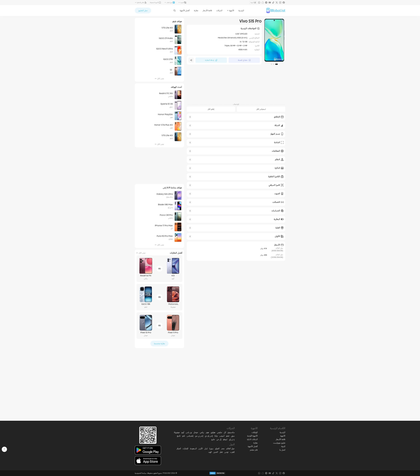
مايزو (213, 439)
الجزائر (179, 448)
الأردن (200, 448)
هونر (207, 432)
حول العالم (230, 448)
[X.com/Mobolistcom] (276, 2)
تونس (226, 452)
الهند (210, 452)
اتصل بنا (282, 450)
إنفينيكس (190, 436)
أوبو (182, 432)
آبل (225, 432)
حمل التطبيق (143, 10)
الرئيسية (241, 10)
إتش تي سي (199, 436)
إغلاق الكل (211, 109)
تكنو (183, 436)
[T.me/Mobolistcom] (266, 2)
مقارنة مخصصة (159, 343)
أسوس (221, 436)
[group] (274, 40)
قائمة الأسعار (207, 10)
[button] (277, 64)
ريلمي (202, 432)
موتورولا (177, 432)
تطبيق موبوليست (279, 443)
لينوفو (225, 439)
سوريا (211, 448)
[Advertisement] (236, 84)
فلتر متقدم (254, 450)
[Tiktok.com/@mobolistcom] (273, 2)
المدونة (252, 2)
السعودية (193, 448)
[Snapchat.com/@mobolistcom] (262, 2)
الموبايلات (255, 432)
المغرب (232, 452)
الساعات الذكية (252, 439)
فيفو (227, 436)
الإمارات (185, 448)
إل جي (218, 439)
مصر (222, 448)
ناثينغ (178, 436)
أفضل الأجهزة (185, 10)
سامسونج (231, 432)
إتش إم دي (209, 436)
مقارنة (196, 10)
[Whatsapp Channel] (259, 2)
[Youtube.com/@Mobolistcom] (269, 2)
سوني (233, 436)
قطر (221, 452)
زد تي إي (232, 439)
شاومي (219, 432)
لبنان (206, 448)
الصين (215, 452)
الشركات (219, 10)
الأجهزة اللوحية (252, 436)
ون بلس (189, 432)
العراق (217, 448)
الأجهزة (282, 436)
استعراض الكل (261, 109)
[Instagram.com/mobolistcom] (280, 2)
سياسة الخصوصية (140, 473)
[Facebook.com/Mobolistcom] (283, 2)
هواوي (213, 432)
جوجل (195, 432)
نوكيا (216, 436)
